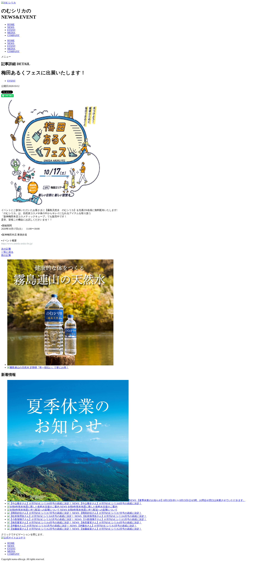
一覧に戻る (7, 252)
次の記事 (6, 249)
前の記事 (6, 255)
